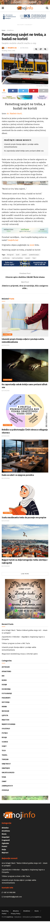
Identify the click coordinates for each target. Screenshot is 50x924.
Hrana (4, 707)
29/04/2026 (6, 345)
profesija (6, 258)
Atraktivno (10, 30)
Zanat (4, 781)
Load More (25, 574)
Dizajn (4, 685)
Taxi (34, 258)
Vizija (4, 777)
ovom (32, 245)
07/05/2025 (6, 566)
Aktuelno (6, 667)
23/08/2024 (24, 48)
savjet (27, 258)
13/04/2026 (6, 390)
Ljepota (5, 715)
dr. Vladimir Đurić (14, 113)
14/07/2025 (6, 521)
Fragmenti (6, 698)
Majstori (5, 720)
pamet (24, 255)
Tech (4, 751)
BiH (3, 676)
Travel (4, 755)
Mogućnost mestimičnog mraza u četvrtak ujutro (20, 654)
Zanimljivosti (7, 786)
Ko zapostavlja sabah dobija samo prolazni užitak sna (23, 151)
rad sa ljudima (17, 258)
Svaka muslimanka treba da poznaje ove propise (24, 517)
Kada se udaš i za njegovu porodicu (18, 475)
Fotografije (7, 693)
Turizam (5, 759)
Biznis (4, 680)
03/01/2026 (6, 478)
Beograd (10, 255)
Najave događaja (8, 724)
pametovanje (34, 255)
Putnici (5, 733)
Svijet (4, 746)
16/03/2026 (6, 436)
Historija (5, 702)
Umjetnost (6, 764)
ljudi (17, 255)
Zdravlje (5, 790)
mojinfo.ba (12, 48)
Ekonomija (6, 689)
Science (5, 742)
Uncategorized (8, 773)
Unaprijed (6, 768)
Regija (4, 737)
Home (3, 30)
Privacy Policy (15, 913)
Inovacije (5, 711)
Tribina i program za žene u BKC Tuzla (16, 643)
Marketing (5, 911)
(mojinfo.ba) (13, 240)
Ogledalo (6, 729)
